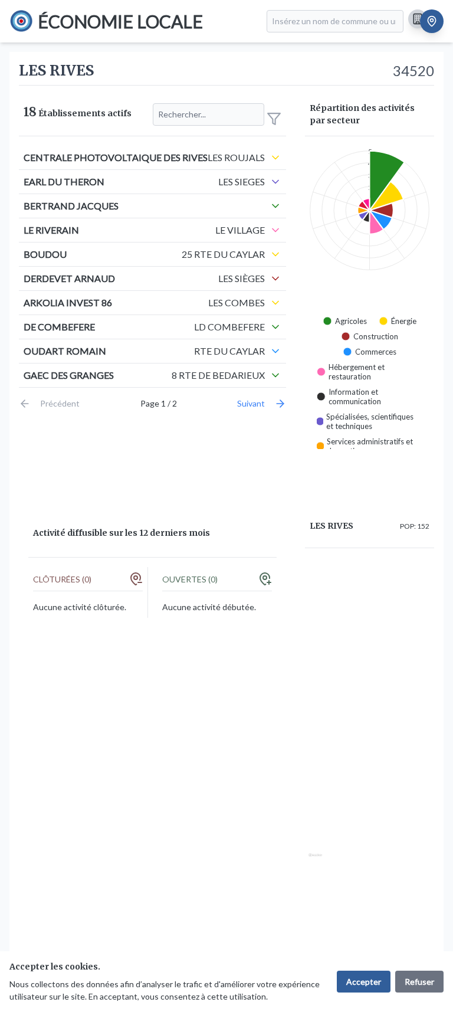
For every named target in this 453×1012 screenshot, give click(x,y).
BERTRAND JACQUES (71, 205)
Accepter (363, 982)
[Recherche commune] (432, 21)
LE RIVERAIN (51, 229)
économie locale (120, 21)
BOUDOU (45, 254)
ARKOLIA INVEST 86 (68, 302)
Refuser (419, 982)
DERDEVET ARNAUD (69, 278)
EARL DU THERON (64, 181)
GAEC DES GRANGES (69, 375)
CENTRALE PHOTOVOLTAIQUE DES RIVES (116, 157)
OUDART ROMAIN (65, 350)
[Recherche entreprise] (417, 18)
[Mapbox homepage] (315, 860)
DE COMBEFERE (59, 326)
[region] (369, 714)
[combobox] (335, 21)
